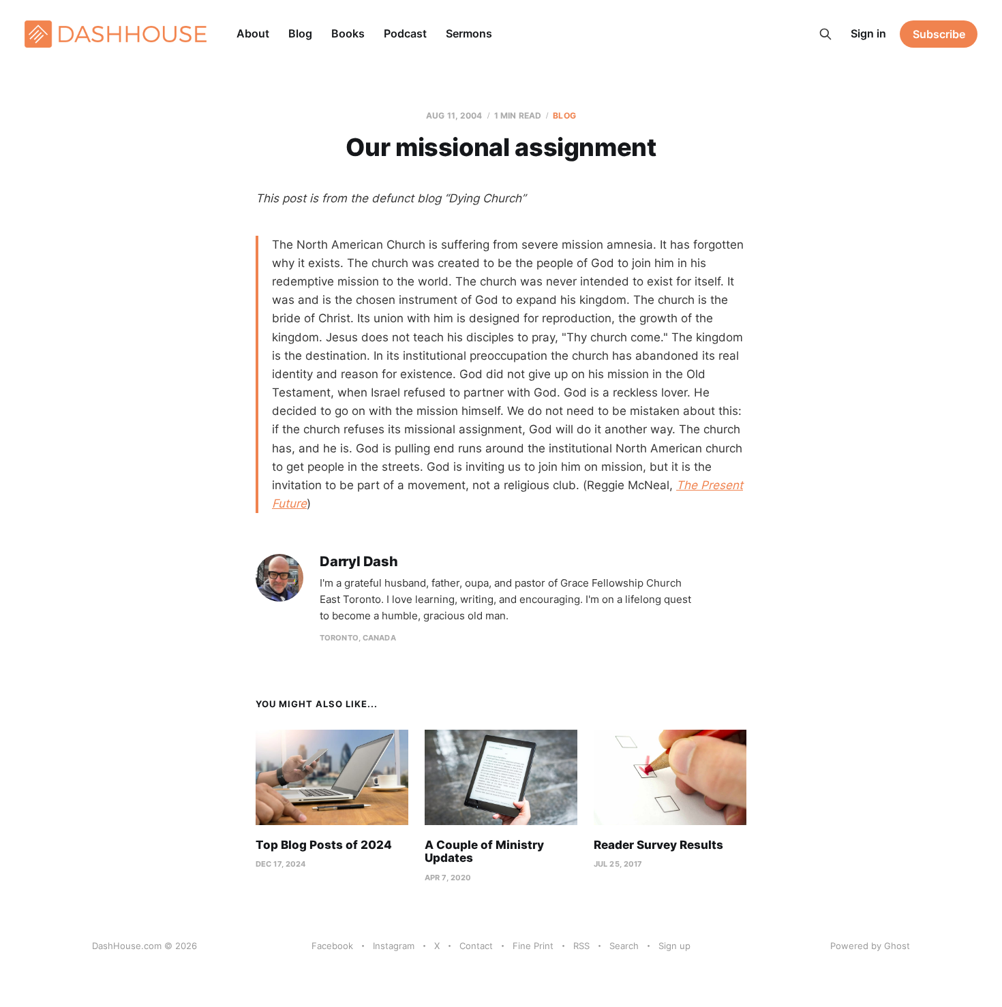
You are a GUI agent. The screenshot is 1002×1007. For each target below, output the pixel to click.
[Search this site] (825, 34)
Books (348, 33)
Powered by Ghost (870, 945)
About (253, 33)
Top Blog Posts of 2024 (324, 845)
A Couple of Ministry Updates (484, 851)
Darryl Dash (359, 562)
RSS (581, 945)
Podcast (405, 33)
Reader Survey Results (658, 845)
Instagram (393, 945)
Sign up (674, 945)
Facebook (332, 945)
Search (624, 945)
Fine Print (533, 945)
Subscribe (939, 34)
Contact (476, 945)
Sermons (469, 33)
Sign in (868, 33)
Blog (300, 33)
